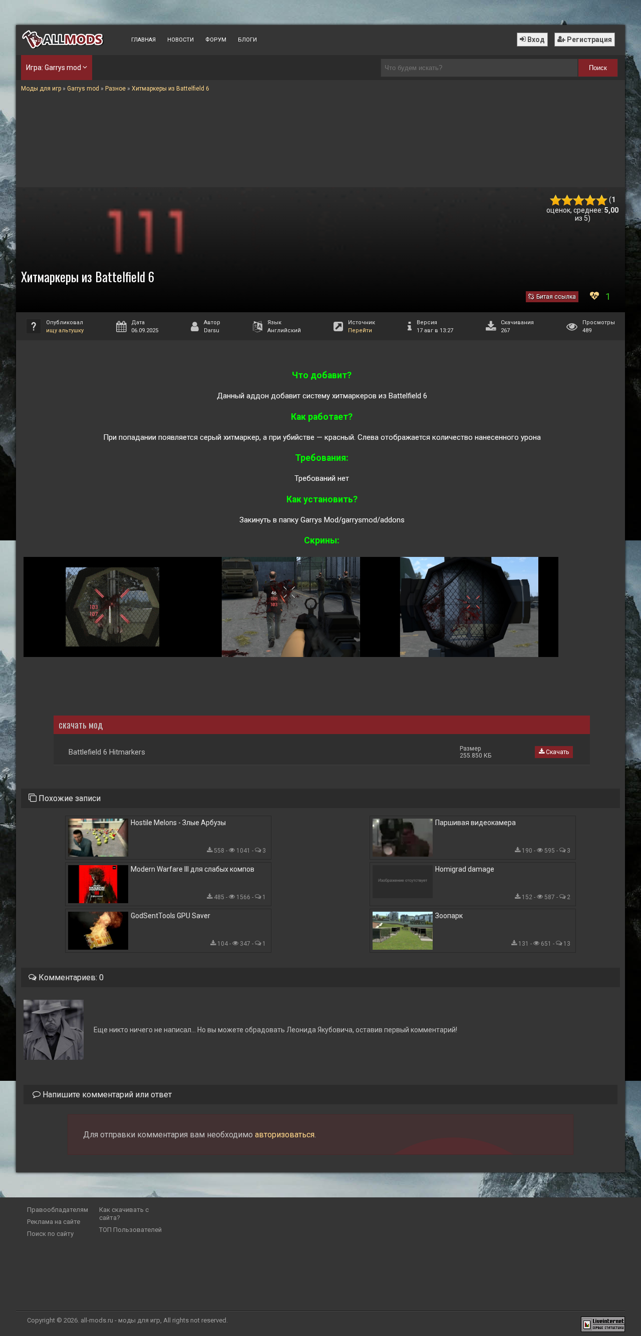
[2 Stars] (567, 200)
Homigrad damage (464, 869)
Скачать (556, 752)
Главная (143, 40)
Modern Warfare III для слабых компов (192, 869)
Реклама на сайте (53, 1221)
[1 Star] (555, 200)
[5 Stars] (601, 200)
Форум (215, 40)
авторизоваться (284, 1134)
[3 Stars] (578, 200)
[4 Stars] (590, 200)
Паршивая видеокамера (475, 823)
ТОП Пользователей (130, 1229)
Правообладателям (57, 1209)
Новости (180, 40)
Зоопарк (449, 916)
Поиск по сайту (50, 1233)
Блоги (247, 40)
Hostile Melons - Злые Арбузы (178, 823)
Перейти (360, 330)
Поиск (598, 68)
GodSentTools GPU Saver (170, 916)
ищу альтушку (65, 330)
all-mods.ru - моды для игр (120, 1320)
